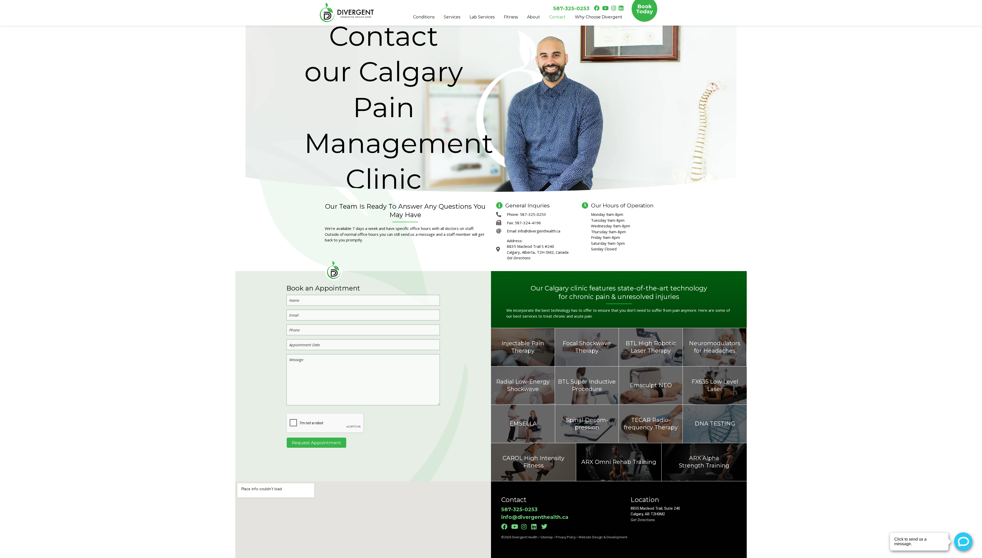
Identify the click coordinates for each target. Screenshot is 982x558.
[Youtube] (515, 526)
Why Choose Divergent (598, 17)
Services (452, 17)
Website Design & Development (602, 537)
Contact (557, 17)
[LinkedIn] (535, 526)
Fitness (511, 17)
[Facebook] (505, 526)
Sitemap (546, 537)
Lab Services (482, 17)
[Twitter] (545, 526)
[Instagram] (525, 526)
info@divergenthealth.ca (534, 517)
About (533, 17)
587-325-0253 (571, 8)
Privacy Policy (566, 537)
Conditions (423, 17)
